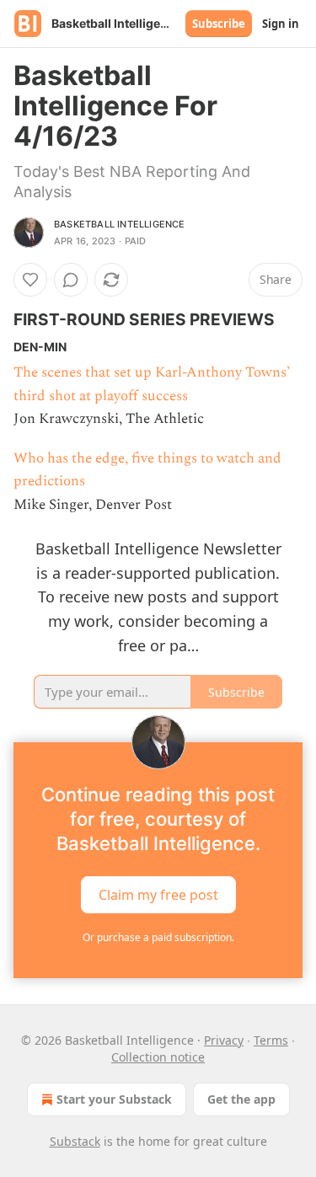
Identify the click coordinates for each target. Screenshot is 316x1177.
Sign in (280, 23)
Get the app (241, 1099)
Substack (75, 1141)
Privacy (224, 1040)
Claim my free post (158, 894)
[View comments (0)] (71, 280)
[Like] (30, 280)
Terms (271, 1040)
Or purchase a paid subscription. (158, 937)
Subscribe (218, 23)
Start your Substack (114, 1099)
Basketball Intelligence (119, 224)
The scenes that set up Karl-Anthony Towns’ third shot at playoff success (151, 383)
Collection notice (158, 1057)
